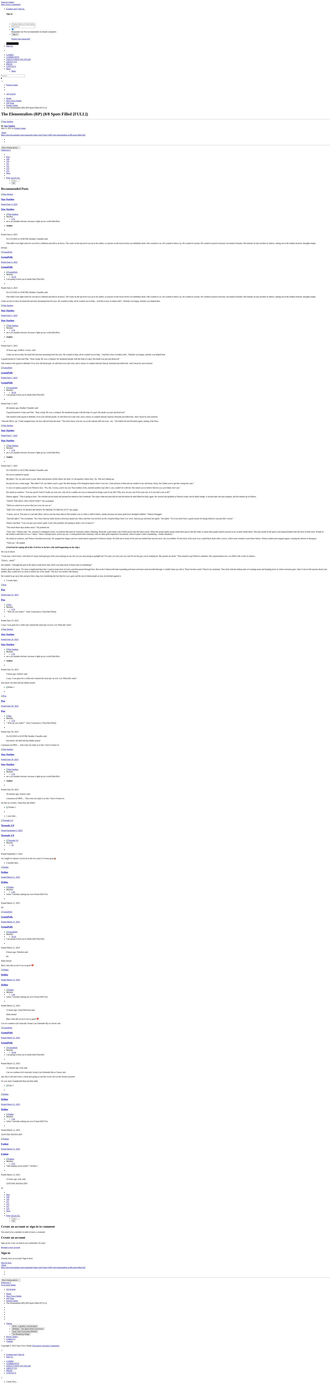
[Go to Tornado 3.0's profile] (7, 820)
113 (7, 168)
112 (7, 166)
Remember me (17, 32)
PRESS (9, 64)
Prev (8, 157)
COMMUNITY (12, 57)
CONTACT (11, 66)
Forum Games (20, 128)
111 (7, 164)
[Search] (2, 81)
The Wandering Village (20, 1334)
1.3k (13, 892)
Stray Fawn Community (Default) (24, 1331)
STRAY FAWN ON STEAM (18, 59)
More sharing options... (10, 148)
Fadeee (4, 1154)
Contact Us (10, 1339)
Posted (9, 204)
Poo (3, 599)
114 (7, 171)
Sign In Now (6, 1263)
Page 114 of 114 (13, 178)
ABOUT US (11, 62)
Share (3, 133)
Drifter (4, 882)
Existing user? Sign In (15, 9)
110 (7, 161)
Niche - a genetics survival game (24, 1326)
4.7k (13, 1163)
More (8, 69)
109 (7, 159)
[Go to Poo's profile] (3, 585)
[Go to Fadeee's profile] (5, 1139)
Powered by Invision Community (45, 1346)
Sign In (15, 34)
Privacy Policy (12, 1337)
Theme (9, 1323)
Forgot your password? (20, 39)
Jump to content (7, 2)
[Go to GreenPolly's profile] (6, 252)
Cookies (9, 1341)
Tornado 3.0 (7, 835)
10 (12, 845)
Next (8, 173)
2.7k (13, 219)
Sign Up (9, 46)
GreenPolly (7, 267)
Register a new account (10, 1247)
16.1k (13, 277)
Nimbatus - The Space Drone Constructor (27, 1329)
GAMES (10, 55)
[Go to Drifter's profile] (5, 867)
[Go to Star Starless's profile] (7, 121)
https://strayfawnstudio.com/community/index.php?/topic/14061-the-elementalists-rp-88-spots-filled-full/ (43, 135)
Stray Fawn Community (11, 4)
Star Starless (9, 126)
